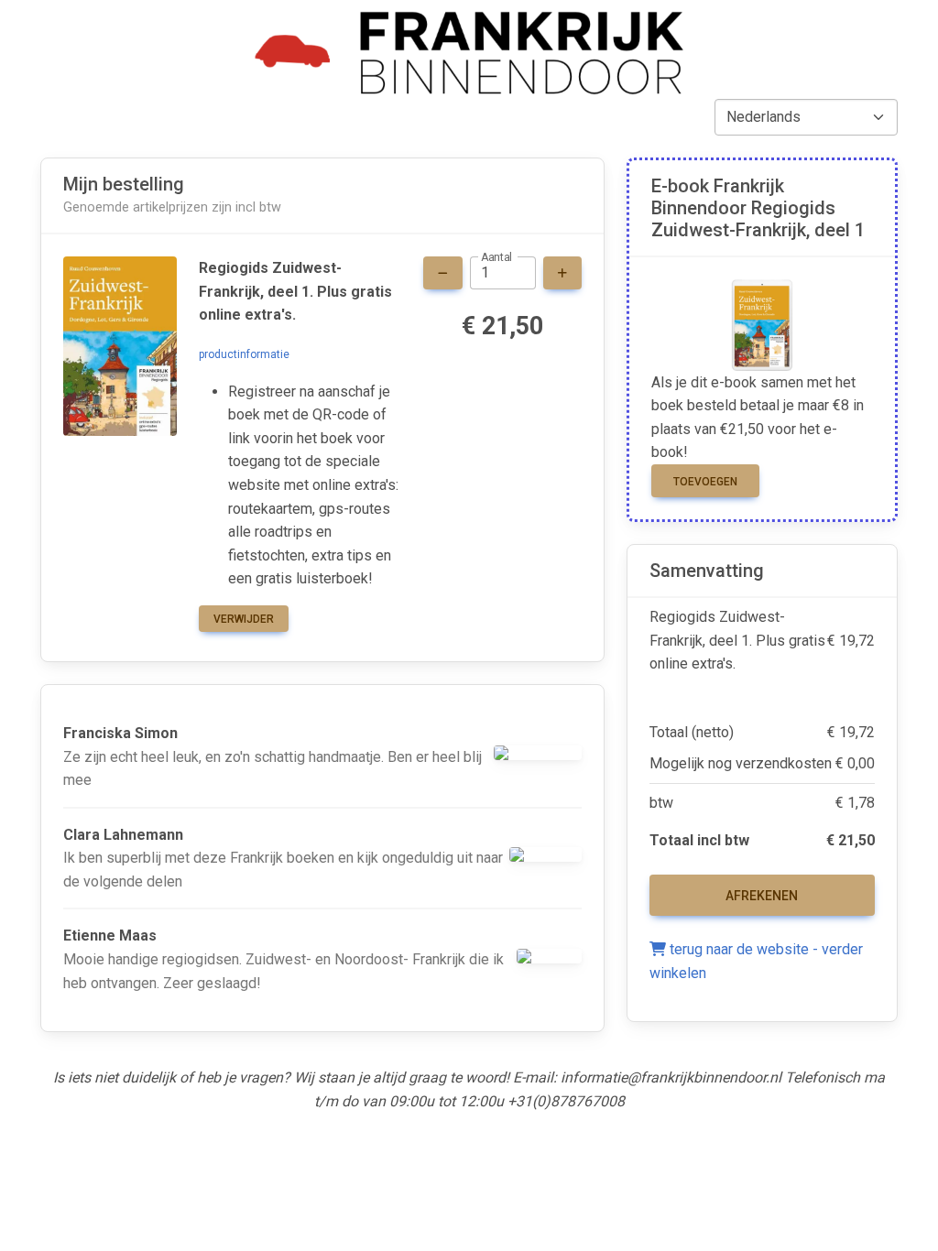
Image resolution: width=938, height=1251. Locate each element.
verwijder (243, 619)
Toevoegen (705, 481)
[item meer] (562, 272)
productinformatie (244, 354)
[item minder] (443, 272)
